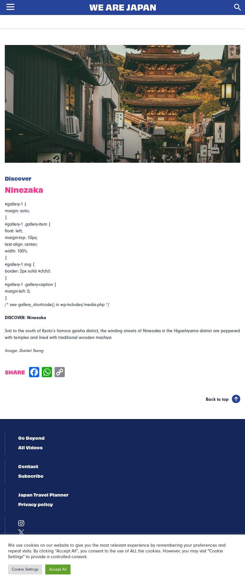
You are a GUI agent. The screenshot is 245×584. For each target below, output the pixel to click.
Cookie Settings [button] (25, 569)
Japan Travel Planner (43, 495)
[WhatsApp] (47, 373)
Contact (28, 466)
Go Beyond (31, 438)
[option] (122, 104)
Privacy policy (35, 504)
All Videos (30, 447)
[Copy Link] (59, 373)
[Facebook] (34, 373)
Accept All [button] (58, 569)
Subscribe (30, 476)
